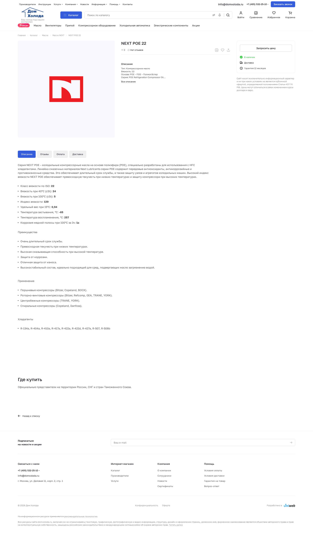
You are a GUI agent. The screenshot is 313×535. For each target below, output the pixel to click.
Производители (120, 475)
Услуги (115, 481)
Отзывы (44, 154)
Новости (162, 481)
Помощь (209, 463)
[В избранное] (222, 50)
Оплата (61, 154)
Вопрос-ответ (211, 486)
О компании (164, 470)
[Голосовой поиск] (220, 15)
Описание (26, 154)
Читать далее (176, 525)
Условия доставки (214, 475)
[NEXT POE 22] (66, 89)
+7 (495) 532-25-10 (257, 4)
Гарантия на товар (214, 481)
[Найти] (228, 15)
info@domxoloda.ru (230, 4)
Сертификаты (165, 486)
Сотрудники (164, 475)
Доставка (77, 154)
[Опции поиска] (213, 15)
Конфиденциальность (146, 505)
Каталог (115, 470)
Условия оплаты (213, 470)
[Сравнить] (216, 50)
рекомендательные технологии (80, 516)
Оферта (166, 505)
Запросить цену (266, 48)
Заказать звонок (283, 4)
